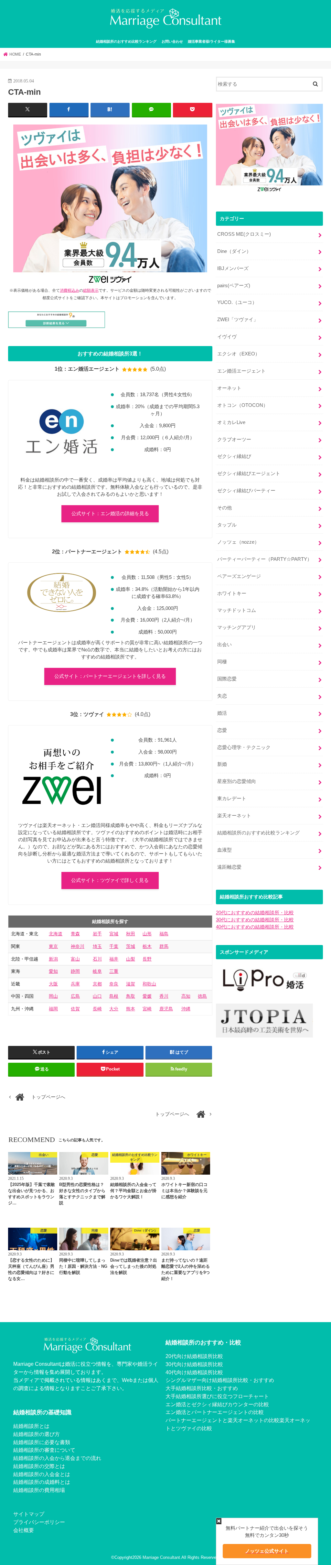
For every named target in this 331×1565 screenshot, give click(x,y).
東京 (53, 946)
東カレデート (231, 798)
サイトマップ (28, 1514)
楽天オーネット (234, 815)
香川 (163, 996)
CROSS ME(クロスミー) (244, 234)
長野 (147, 959)
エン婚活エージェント (241, 371)
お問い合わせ (172, 41)
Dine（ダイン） (234, 251)
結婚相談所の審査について (44, 1450)
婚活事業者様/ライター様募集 (211, 41)
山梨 (130, 959)
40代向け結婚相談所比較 (194, 1372)
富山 (75, 959)
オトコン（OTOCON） (242, 405)
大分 (113, 1008)
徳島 (202, 996)
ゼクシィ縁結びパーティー (246, 490)
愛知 (53, 971)
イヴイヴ (227, 336)
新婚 (222, 764)
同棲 (222, 661)
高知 (185, 996)
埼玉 (97, 946)
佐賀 (75, 1008)
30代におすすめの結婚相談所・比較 (255, 919)
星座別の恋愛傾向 (236, 781)
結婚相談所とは (31, 1426)
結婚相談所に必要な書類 (41, 1442)
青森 (75, 933)
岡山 (53, 996)
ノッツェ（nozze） (238, 542)
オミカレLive (231, 422)
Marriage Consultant (161, 1557)
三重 (113, 971)
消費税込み (69, 290)
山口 (97, 996)
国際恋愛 (227, 678)
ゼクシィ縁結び (234, 456)
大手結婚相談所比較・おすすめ (202, 1388)
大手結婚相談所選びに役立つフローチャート (217, 1396)
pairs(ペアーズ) (233, 285)
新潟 (53, 959)
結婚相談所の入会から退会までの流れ (57, 1458)
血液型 (224, 850)
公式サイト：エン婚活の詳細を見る (110, 513)
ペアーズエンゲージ (239, 576)
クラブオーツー (234, 439)
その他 (224, 507)
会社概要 (23, 1530)
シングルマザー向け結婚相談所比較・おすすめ (220, 1380)
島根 (113, 996)
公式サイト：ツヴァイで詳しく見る (110, 880)
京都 (97, 983)
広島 (75, 996)
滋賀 (130, 983)
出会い (224, 644)
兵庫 (75, 983)
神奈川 (77, 946)
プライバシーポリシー (39, 1522)
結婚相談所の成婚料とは (41, 1482)
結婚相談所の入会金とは (41, 1474)
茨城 (130, 946)
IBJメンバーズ (233, 268)
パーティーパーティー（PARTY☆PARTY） (264, 559)
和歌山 (149, 983)
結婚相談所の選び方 (36, 1434)
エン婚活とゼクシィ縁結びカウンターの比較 (217, 1404)
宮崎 (147, 1008)
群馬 (163, 946)
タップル (227, 524)
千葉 (113, 946)
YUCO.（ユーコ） (237, 302)
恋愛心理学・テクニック (244, 747)
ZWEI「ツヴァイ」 (237, 319)
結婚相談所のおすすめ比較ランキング (126, 41)
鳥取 (130, 996)
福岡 (53, 1008)
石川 (97, 959)
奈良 (113, 983)
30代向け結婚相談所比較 (194, 1364)
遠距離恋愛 (229, 867)
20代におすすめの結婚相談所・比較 (255, 912)
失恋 (222, 696)
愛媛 (147, 996)
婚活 (222, 713)
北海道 (55, 933)
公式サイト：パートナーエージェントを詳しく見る (110, 676)
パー (171, 1420)
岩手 (97, 933)
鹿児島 (166, 1008)
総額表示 (91, 290)
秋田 (130, 933)
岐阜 (97, 971)
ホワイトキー (231, 593)
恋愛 (222, 730)
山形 (147, 933)
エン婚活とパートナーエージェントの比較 (215, 1412)
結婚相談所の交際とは (39, 1466)
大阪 (53, 983)
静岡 (75, 971)
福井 (113, 959)
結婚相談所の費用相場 (39, 1490)
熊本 (130, 1008)
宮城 (113, 933)
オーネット (229, 388)
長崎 (97, 1008)
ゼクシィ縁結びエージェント (248, 473)
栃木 (147, 946)
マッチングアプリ (236, 627)
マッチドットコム (236, 610)
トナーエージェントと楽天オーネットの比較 (227, 1420)
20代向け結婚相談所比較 (194, 1356)
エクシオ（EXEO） (238, 353)
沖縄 (185, 1008)
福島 (163, 933)
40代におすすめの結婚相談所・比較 (255, 926)
